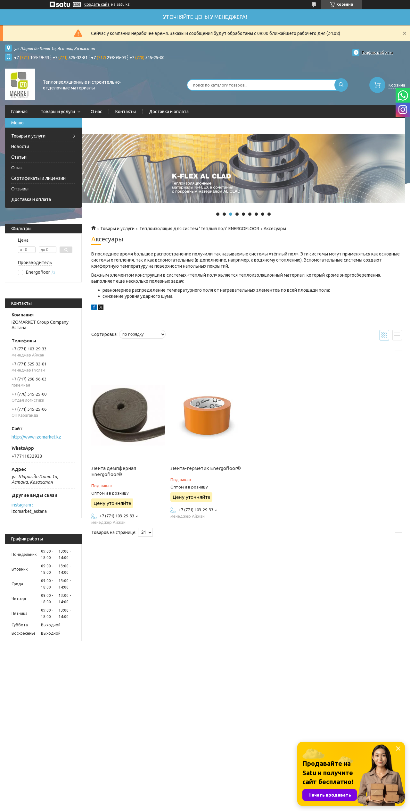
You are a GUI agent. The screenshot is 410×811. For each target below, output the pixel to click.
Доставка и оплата (169, 111)
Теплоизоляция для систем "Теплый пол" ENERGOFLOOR (199, 228)
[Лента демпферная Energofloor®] (128, 415)
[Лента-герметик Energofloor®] (207, 415)
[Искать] (341, 85)
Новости (20, 146)
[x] (100, 308)
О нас (96, 111)
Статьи (19, 157)
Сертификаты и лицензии (38, 178)
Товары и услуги (58, 111)
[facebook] (94, 308)
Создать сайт (97, 4)
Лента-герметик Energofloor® (205, 468)
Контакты (125, 111)
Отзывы (20, 188)
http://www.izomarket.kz (36, 436)
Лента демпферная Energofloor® (113, 471)
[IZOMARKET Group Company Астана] (20, 84)
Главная (19, 111)
